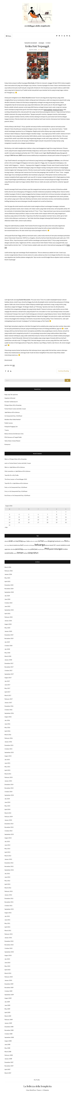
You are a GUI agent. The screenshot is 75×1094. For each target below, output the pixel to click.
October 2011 (8, 905)
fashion (62, 541)
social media (9, 553)
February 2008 (9, 1055)
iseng (7, 545)
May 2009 (7, 1009)
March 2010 (8, 973)
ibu (5, 545)
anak (11, 541)
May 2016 (7, 727)
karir (22, 545)
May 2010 (7, 966)
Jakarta (11, 545)
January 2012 (8, 895)
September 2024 (9, 592)
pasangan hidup (26, 549)
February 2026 (9, 571)
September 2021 (9, 610)
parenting (19, 549)
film (69, 541)
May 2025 (7, 578)
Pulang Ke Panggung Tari (11, 426)
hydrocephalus (48, 109)
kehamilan (26, 545)
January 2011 (8, 937)
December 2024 (9, 585)
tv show (48, 43)
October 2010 (8, 948)
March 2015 (8, 774)
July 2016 (7, 720)
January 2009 (8, 1023)
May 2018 (7, 652)
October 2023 (8, 603)
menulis (58, 545)
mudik (68, 545)
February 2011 (9, 934)
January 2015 (8, 781)
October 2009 (8, 991)
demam (45, 541)
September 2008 (9, 1037)
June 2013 (7, 845)
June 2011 (7, 920)
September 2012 (9, 870)
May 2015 (7, 766)
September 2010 (9, 952)
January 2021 (8, 620)
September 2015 (9, 752)
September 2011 (9, 909)
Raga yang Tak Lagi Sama (11, 394)
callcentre (32, 541)
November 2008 (9, 1030)
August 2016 (8, 717)
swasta (15, 553)
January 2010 (8, 980)
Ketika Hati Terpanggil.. (37, 46)
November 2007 (9, 1066)
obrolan (13, 549)
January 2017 (8, 702)
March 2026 (8, 567)
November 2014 (9, 788)
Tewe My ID (8, 475)
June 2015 (7, 763)
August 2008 (8, 1041)
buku (28, 541)
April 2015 (7, 770)
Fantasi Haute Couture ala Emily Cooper (15, 409)
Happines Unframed (10, 398)
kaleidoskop (16, 545)
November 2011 (9, 902)
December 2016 (9, 706)
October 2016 (8, 709)
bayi (17, 541)
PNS (46, 548)
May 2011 (7, 923)
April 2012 (7, 884)
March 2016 (8, 734)
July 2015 (7, 759)
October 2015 (8, 749)
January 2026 (8, 574)
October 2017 (8, 670)
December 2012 (9, 863)
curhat (41, 541)
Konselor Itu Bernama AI (11, 401)
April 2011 (7, 927)
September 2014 (9, 795)
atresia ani (56, 109)
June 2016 (7, 724)
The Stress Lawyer (9, 479)
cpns (36, 541)
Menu (9, 36)
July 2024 (7, 595)
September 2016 (9, 713)
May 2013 (7, 848)
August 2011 (8, 912)
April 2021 (7, 613)
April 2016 (7, 731)
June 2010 (7, 962)
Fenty (6, 487)
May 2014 (7, 806)
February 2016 (9, 738)
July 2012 (7, 873)
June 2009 (7, 1005)
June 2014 (7, 802)
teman (20, 552)
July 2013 (7, 841)
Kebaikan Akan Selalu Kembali (12, 419)
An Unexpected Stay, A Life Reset (13, 416)
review (65, 549)
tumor (61, 109)
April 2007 (7, 1069)
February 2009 (9, 1019)
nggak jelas (7, 549)
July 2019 (7, 642)
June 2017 (7, 684)
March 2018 (8, 656)
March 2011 (8, 930)
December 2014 (9, 784)
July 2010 (7, 959)
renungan (41, 43)
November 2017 (9, 667)
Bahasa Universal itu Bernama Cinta (14, 433)
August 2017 (8, 677)
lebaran (47, 545)
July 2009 (7, 1001)
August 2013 (8, 838)
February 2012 (9, 891)
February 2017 (9, 699)
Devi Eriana (8, 495)
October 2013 (8, 831)
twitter (25, 553)
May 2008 (7, 1048)
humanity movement (31, 43)
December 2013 (9, 823)
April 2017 (7, 692)
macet (51, 545)
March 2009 (8, 1016)
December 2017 (9, 663)
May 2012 (7, 880)
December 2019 (9, 635)
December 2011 (9, 898)
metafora (63, 545)
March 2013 (8, 855)
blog (20, 541)
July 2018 (7, 649)
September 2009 (9, 994)
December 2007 (9, 1062)
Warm (6, 459)
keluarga (40, 544)
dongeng (51, 541)
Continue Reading (63, 371)
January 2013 (8, 859)
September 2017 (9, 674)
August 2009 (8, 998)
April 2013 (7, 852)
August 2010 (8, 955)
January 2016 (8, 741)
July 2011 (7, 916)
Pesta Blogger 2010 (21, 479)
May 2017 (7, 688)
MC (55, 545)
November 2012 (9, 866)
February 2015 (9, 777)
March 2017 (8, 695)
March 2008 (8, 1051)
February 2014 (9, 816)
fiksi (66, 541)
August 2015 (8, 756)
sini (14, 365)
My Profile (15, 475)
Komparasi (7, 444)
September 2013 (9, 834)
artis (14, 541)
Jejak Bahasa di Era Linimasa (12, 412)
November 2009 (9, 987)
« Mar (6, 527)
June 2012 (7, 877)
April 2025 (7, 581)
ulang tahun (33, 553)
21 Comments (42, 49)
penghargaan (41, 549)
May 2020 (7, 628)
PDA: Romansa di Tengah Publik (13, 437)
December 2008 (9, 1026)
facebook (57, 541)
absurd (6, 541)
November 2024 (9, 588)
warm (6, 463)
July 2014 (7, 798)
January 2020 (8, 631)
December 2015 (9, 745)
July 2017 (7, 681)
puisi (51, 549)
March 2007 (8, 1073)
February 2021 (9, 617)
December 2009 (9, 984)
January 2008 (8, 1058)
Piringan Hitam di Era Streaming (13, 405)
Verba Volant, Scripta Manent (12, 441)
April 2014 (7, 809)
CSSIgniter (46, 1090)
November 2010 (9, 945)
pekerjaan (34, 549)
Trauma (7, 430)
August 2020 (8, 624)
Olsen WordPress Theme (33, 1090)
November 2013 (9, 827)
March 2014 (8, 813)
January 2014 (8, 820)
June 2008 (7, 1044)
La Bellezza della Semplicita (38, 1086)
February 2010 (9, 977)
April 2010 (7, 969)
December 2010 (9, 941)
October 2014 (8, 791)
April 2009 (7, 1012)
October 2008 (8, 1034)
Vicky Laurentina (9, 471)
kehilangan (31, 545)
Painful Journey (9, 423)
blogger (24, 541)
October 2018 (8, 645)
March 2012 (8, 888)
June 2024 (7, 599)
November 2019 (9, 638)
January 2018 (8, 660)
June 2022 (7, 606)
